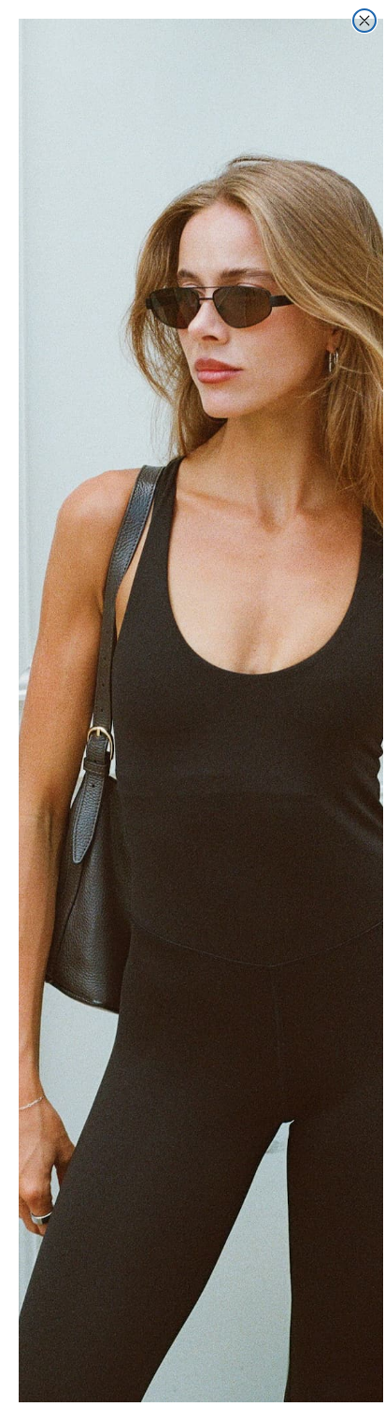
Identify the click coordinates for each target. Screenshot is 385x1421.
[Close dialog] (364, 20)
